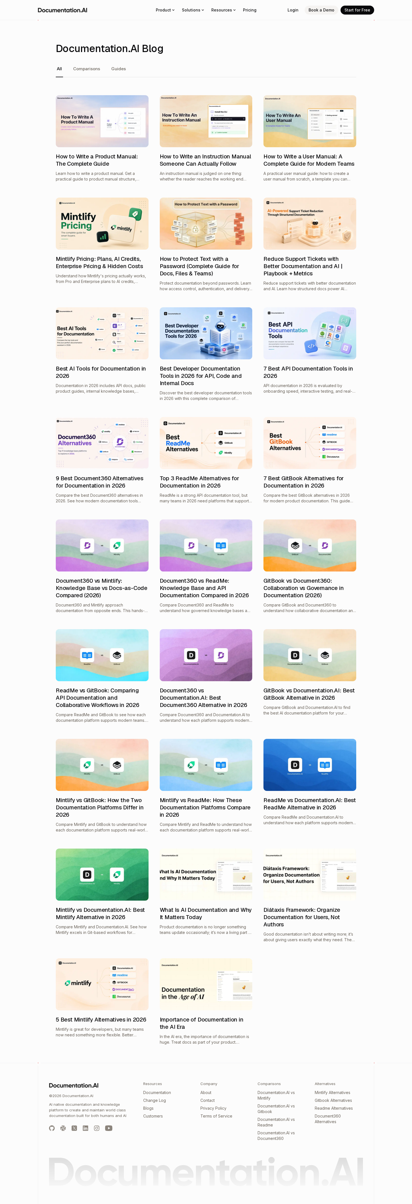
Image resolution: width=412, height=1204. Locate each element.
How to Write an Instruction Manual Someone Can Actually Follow (205, 160)
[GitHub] (52, 1128)
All (59, 68)
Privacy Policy (213, 1108)
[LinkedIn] (85, 1128)
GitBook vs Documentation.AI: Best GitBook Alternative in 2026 (309, 694)
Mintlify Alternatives (332, 1092)
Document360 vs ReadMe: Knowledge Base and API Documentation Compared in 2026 (204, 588)
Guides (118, 68)
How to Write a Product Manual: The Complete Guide (97, 160)
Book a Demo (321, 10)
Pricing (249, 10)
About (205, 1092)
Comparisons (86, 68)
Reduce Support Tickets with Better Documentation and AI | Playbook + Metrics (302, 266)
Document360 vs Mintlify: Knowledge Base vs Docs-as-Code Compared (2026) (101, 588)
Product (163, 10)
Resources (221, 10)
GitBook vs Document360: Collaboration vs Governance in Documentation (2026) (303, 588)
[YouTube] (108, 1128)
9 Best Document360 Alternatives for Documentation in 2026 (99, 482)
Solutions (191, 10)
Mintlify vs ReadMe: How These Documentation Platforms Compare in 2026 (205, 807)
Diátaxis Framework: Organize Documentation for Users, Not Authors (301, 917)
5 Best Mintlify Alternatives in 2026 (101, 1019)
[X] (74, 1128)
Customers (153, 1116)
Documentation (157, 1092)
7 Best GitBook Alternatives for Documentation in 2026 (303, 482)
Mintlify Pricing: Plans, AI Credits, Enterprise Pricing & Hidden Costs (99, 262)
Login (293, 10)
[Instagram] (96, 1128)
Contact (207, 1100)
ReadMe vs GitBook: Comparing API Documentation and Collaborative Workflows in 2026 (97, 698)
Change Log (154, 1100)
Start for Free (357, 10)
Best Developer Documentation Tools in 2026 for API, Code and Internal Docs (201, 376)
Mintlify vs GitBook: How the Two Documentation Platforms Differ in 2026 (99, 807)
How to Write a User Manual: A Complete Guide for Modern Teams (309, 160)
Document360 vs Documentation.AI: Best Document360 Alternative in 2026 (203, 698)
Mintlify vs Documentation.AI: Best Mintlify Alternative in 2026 (100, 913)
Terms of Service (216, 1116)
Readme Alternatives (334, 1108)
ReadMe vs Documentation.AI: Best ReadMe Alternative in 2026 (309, 804)
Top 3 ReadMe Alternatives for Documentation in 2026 (199, 482)
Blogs (148, 1108)
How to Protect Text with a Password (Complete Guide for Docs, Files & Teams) (199, 266)
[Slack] (63, 1128)
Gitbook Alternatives (333, 1100)
